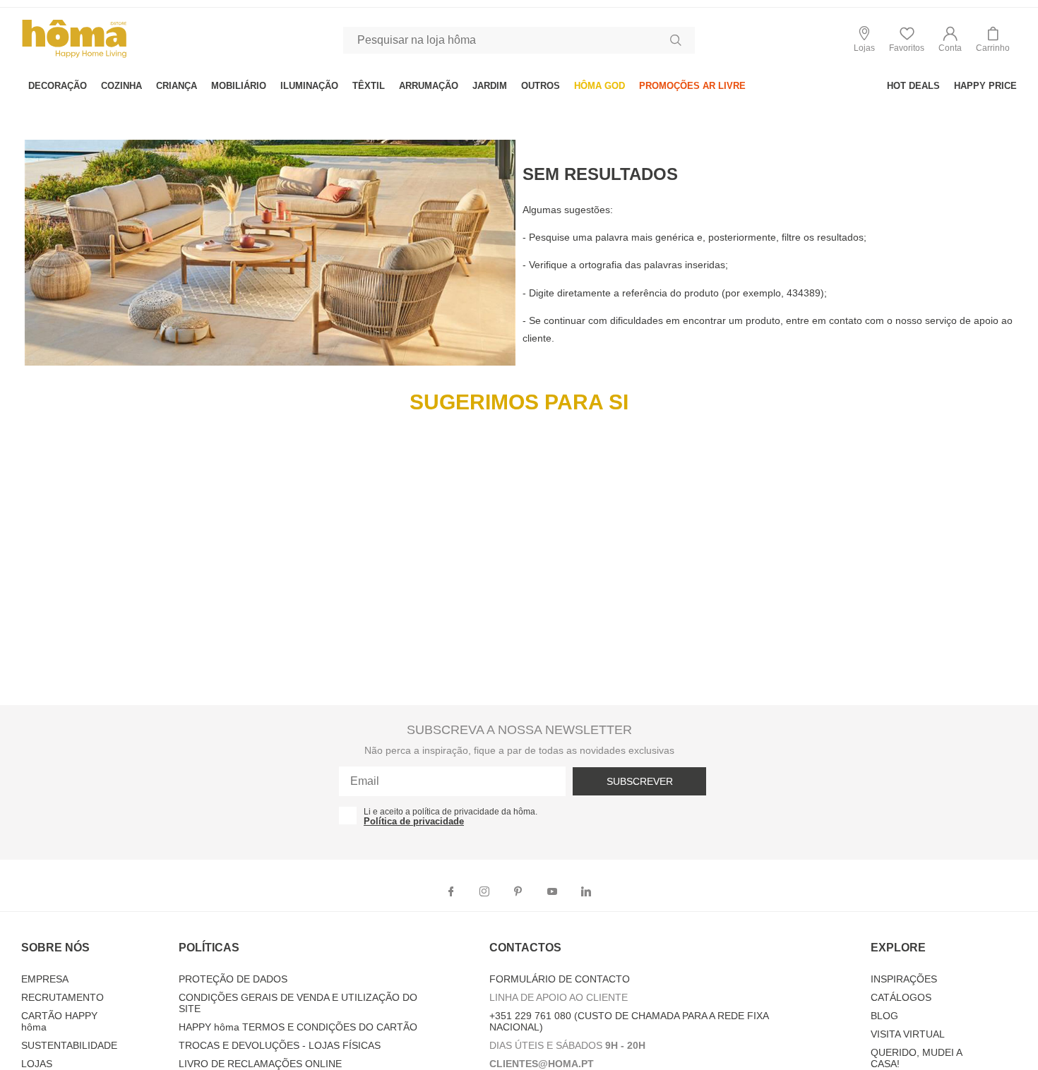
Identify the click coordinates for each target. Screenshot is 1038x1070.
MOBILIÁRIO (238, 85)
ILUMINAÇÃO (309, 85)
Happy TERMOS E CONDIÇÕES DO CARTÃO (298, 1027)
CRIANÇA (176, 85)
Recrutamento (62, 997)
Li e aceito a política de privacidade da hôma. (450, 812)
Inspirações (904, 979)
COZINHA (121, 85)
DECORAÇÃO (57, 85)
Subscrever (640, 781)
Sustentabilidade (69, 1045)
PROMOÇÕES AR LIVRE (692, 85)
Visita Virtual (908, 1034)
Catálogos (901, 997)
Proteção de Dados (233, 979)
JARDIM (489, 85)
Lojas (36, 1063)
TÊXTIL (368, 85)
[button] (950, 40)
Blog (884, 1015)
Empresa (44, 979)
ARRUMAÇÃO (428, 85)
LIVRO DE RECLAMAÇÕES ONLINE (260, 1063)
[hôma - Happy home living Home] (74, 56)
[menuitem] (57, 86)
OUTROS (540, 85)
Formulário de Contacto (559, 979)
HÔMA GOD (599, 85)
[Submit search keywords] (676, 40)
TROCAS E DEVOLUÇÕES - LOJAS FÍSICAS (280, 1045)
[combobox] (519, 40)
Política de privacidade (414, 821)
